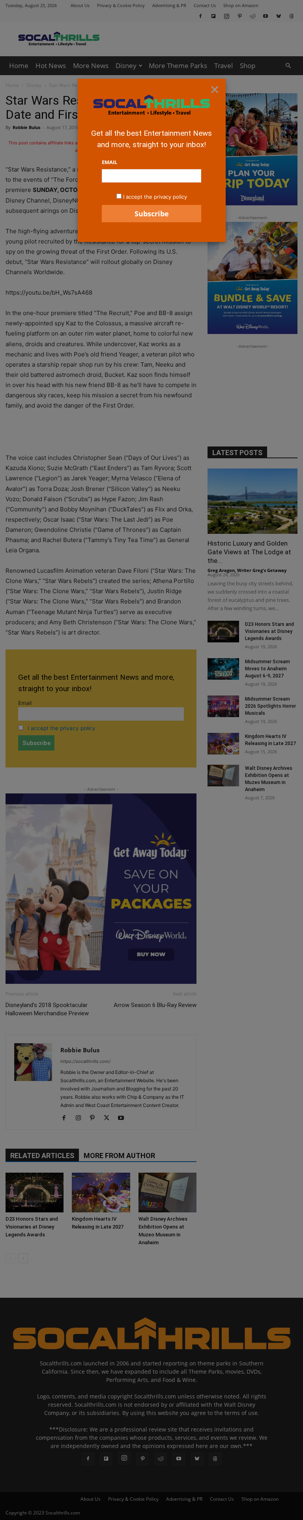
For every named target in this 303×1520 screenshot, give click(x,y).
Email (109, 162)
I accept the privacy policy (155, 197)
